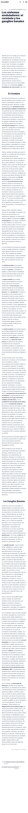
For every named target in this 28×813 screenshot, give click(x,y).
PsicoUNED (5, 2)
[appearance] (23, 2)
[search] (20, 2)
